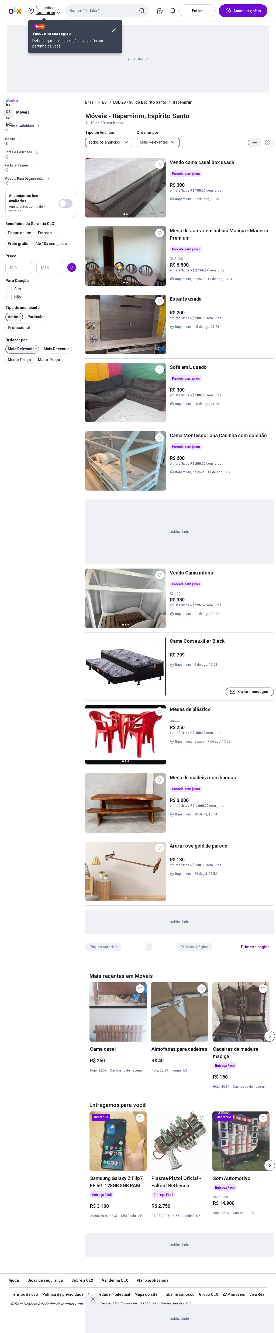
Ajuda (14, 1280)
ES (104, 102)
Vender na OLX (115, 1280)
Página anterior (103, 947)
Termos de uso (24, 1294)
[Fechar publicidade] (92, 1299)
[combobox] (107, 10)
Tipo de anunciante (22, 307)
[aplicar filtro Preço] (71, 267)
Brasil (90, 102)
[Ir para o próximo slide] (269, 1036)
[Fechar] (113, 30)
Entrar (197, 11)
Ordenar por (16, 340)
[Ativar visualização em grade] (267, 142)
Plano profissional (153, 1280)
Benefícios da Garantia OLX (29, 224)
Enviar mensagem (253, 691)
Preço (10, 256)
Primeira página (255, 947)
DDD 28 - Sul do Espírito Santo (139, 102)
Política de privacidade (63, 1294)
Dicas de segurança (45, 1280)
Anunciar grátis (247, 11)
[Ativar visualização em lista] (254, 142)
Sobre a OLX (82, 1280)
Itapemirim (182, 102)
